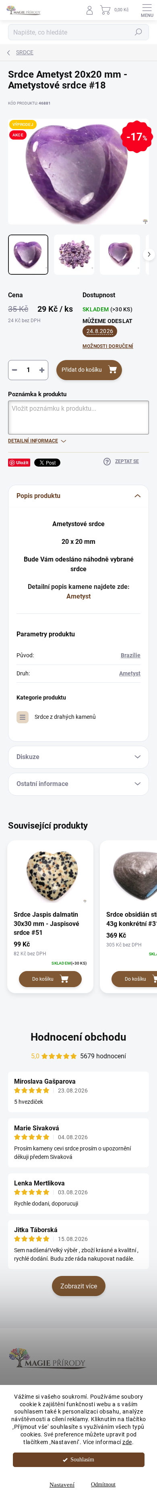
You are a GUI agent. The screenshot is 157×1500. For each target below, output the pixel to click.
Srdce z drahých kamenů (65, 717)
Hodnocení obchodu (78, 1037)
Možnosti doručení (108, 346)
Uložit (22, 462)
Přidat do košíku (82, 369)
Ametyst (78, 596)
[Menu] (147, 10)
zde (127, 1442)
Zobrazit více (78, 1286)
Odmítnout (103, 1484)
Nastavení (62, 1484)
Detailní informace (33, 441)
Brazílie (130, 655)
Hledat (138, 32)
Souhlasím (82, 1460)
